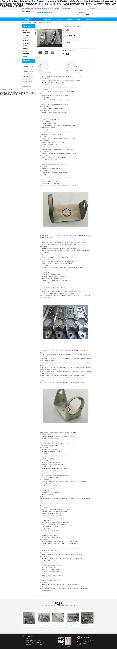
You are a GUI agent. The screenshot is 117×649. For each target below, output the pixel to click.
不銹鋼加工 (25, 56)
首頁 (27, 22)
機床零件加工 (26, 48)
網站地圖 (44, 642)
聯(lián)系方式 (90, 19)
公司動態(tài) (69, 19)
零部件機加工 (26, 45)
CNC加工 (35, 22)
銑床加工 (25, 30)
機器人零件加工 (26, 35)
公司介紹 (58, 19)
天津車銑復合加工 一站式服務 (28, 63)
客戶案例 (79, 19)
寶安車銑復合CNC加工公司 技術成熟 (28, 81)
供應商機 (38, 19)
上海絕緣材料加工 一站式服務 (28, 66)
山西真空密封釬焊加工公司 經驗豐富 (28, 76)
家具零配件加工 (26, 40)
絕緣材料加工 (26, 38)
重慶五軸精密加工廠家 (27, 86)
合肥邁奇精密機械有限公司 (30, 640)
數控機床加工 (26, 53)
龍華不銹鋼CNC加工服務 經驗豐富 (28, 71)
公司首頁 (27, 19)
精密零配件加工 (26, 32)
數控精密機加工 (26, 43)
